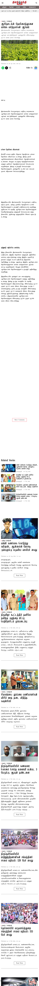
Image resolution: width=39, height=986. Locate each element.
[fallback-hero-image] (8, 468)
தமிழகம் (4, 7)
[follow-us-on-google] (36, 68)
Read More (19, 575)
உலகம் (18, 7)
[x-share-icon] (6, 69)
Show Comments (19, 420)
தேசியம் (11, 7)
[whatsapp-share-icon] (2, 69)
